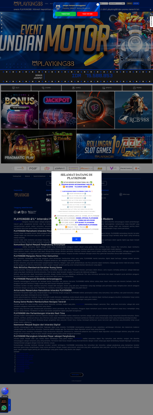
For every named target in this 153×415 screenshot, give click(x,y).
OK (76, 239)
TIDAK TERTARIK (87, 14)
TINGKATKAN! (65, 14)
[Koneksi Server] (5, 391)
